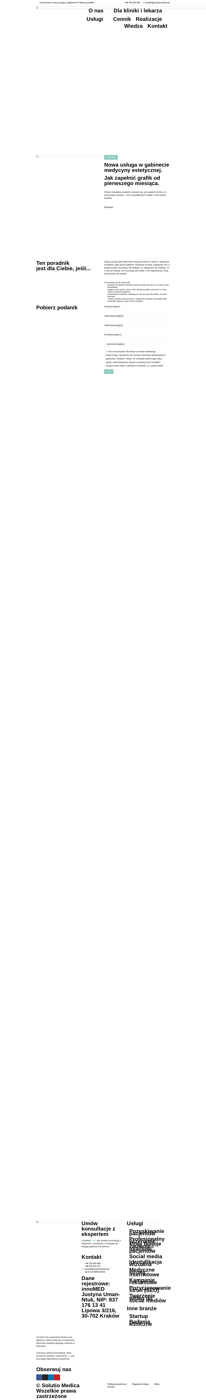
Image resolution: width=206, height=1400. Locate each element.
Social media (145, 1256)
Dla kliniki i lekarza (138, 11)
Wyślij (109, 372)
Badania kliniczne (140, 1323)
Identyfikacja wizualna (145, 1263)
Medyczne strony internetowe (144, 1272)
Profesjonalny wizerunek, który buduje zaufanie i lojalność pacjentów (147, 1245)
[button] (111, 157)
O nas (96, 11)
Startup (138, 1316)
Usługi (95, 19)
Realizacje (149, 19)
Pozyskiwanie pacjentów (146, 1232)
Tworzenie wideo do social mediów (147, 1298)
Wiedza (133, 26)
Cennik (122, 19)
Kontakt (157, 26)
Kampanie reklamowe (143, 1281)
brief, (93, 1240)
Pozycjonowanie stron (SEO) (149, 1289)
